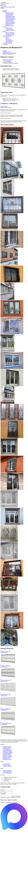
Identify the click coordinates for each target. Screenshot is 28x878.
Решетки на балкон (10, 17)
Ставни (2, 761)
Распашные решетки (10, 16)
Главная (5, 10)
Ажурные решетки (10, 19)
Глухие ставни (9, 27)
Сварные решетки (10, 12)
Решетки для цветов (10, 22)
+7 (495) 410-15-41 (5, 6)
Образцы (11, 59)
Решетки (2, 744)
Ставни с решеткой (10, 30)
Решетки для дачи (10, 21)
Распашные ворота (10, 34)
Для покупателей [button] (7, 36)
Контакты (5, 44)
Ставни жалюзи (9, 29)
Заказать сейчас (4, 106)
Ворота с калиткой (10, 32)
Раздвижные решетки (10, 18)
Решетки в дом (9, 24)
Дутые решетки (9, 15)
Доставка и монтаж (7, 43)
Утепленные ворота (10, 33)
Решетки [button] (5, 11)
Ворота (2, 768)
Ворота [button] (4, 31)
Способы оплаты (9, 40)
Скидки (7, 38)
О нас (7, 37)
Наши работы (9, 41)
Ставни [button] (4, 26)
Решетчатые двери (10, 25)
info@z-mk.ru (12, 6)
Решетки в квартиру (10, 23)
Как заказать (8, 39)
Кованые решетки (10, 14)
